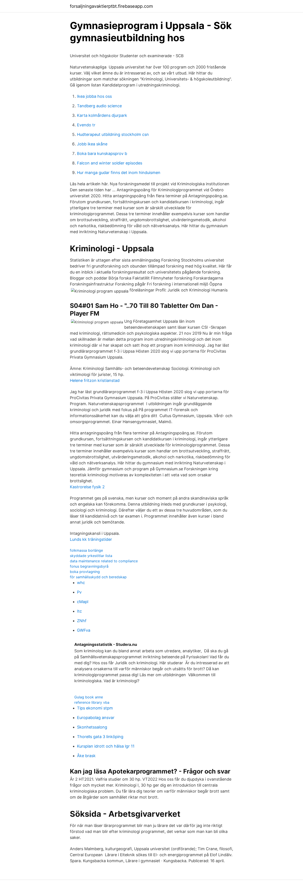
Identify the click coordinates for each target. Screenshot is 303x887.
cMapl (82, 601)
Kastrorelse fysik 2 (87, 487)
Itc (79, 611)
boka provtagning (85, 571)
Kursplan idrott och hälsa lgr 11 (105, 746)
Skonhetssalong (92, 727)
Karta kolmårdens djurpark (102, 115)
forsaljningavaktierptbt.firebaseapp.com (111, 6)
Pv (79, 592)
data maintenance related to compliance (104, 561)
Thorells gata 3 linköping (100, 736)
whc (81, 582)
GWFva (83, 630)
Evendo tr (86, 125)
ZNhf (82, 620)
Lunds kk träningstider (91, 539)
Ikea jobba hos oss (94, 96)
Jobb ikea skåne (92, 144)
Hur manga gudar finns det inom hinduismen (118, 172)
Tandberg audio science (99, 106)
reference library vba (91, 702)
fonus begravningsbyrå (89, 566)
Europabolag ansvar (95, 717)
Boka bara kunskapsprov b (102, 153)
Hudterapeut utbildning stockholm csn (113, 134)
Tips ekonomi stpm (95, 708)
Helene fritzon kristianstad (95, 380)
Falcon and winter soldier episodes (109, 163)
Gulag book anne (88, 697)
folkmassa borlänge (86, 550)
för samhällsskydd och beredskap (98, 577)
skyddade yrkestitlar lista (91, 555)
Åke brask (86, 755)
